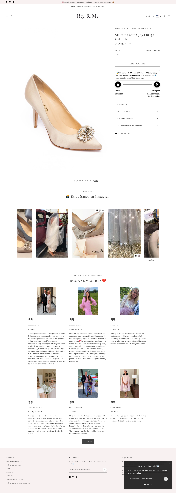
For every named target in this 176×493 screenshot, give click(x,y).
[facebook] (6, 2)
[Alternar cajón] (7, 16)
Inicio (117, 28)
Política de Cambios (13, 465)
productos (124, 28)
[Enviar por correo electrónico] (125, 133)
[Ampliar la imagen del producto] (63, 99)
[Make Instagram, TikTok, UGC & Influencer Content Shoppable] (151, 260)
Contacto (9, 472)
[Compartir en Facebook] (115, 133)
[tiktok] (13, 2)
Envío (8, 468)
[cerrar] (169, 464)
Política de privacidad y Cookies (18, 483)
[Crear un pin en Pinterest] (122, 133)
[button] (128, 133)
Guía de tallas (11, 458)
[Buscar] (11, 16)
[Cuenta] (164, 16)
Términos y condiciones (15, 479)
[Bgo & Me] (88, 16)
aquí (142, 78)
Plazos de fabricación (14, 461)
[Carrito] (169, 16)
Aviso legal (10, 476)
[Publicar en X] (119, 133)
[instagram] (10, 2)
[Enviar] (166, 479)
